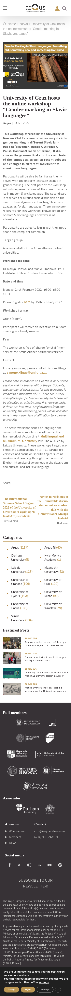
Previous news (10, 521)
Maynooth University (54, 570)
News (13, 842)
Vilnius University (22, 618)
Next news (62, 523)
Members (15, 837)
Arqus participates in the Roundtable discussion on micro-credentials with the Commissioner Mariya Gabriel (52, 507)
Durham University (20, 557)
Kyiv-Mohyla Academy (52, 557)
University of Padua (20, 606)
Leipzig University (22, 570)
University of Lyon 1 (20, 594)
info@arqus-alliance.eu (49, 831)
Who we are (17, 831)
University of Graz (53, 582)
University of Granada (20, 582)
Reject (28, 989)
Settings (45, 989)
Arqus (19, 547)
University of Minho (53, 594)
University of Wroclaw (53, 606)
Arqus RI (53, 547)
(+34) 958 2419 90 (47, 837)
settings (44, 982)
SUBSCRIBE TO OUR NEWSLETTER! (36, 883)
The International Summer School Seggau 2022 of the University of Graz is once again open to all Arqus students (19, 507)
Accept (11, 989)
